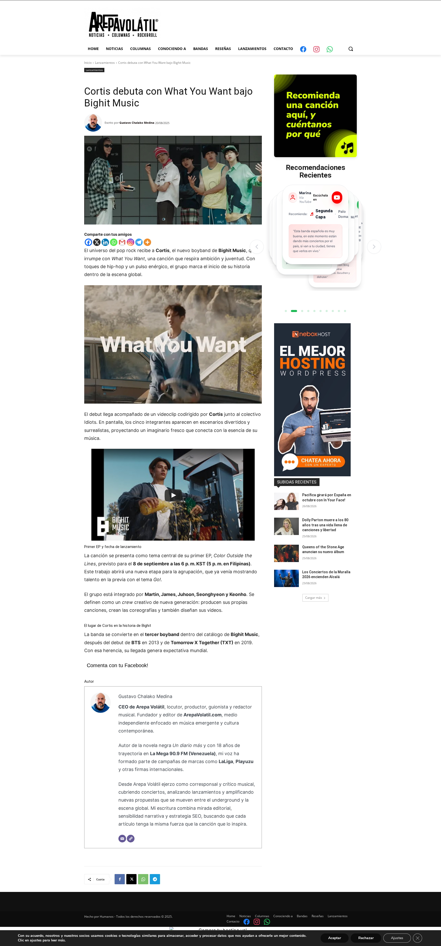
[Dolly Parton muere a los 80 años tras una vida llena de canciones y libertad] (286, 526)
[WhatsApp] (143, 879)
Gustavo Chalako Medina (136, 123)
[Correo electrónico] (122, 838)
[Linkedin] (105, 242)
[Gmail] (122, 242)
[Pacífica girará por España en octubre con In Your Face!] (286, 501)
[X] (97, 242)
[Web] (130, 838)
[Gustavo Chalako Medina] (94, 123)
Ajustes (397, 938)
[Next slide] (374, 247)
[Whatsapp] (113, 242)
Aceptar (334, 938)
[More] (147, 242)
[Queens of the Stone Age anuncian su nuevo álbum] (286, 553)
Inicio (88, 62)
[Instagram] (130, 242)
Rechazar (366, 938)
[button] (351, 49)
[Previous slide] (257, 247)
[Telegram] (139, 242)
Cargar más (313, 597)
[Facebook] (88, 242)
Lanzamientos (105, 62)
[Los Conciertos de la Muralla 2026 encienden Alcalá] (286, 578)
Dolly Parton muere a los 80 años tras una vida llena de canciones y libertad (325, 525)
